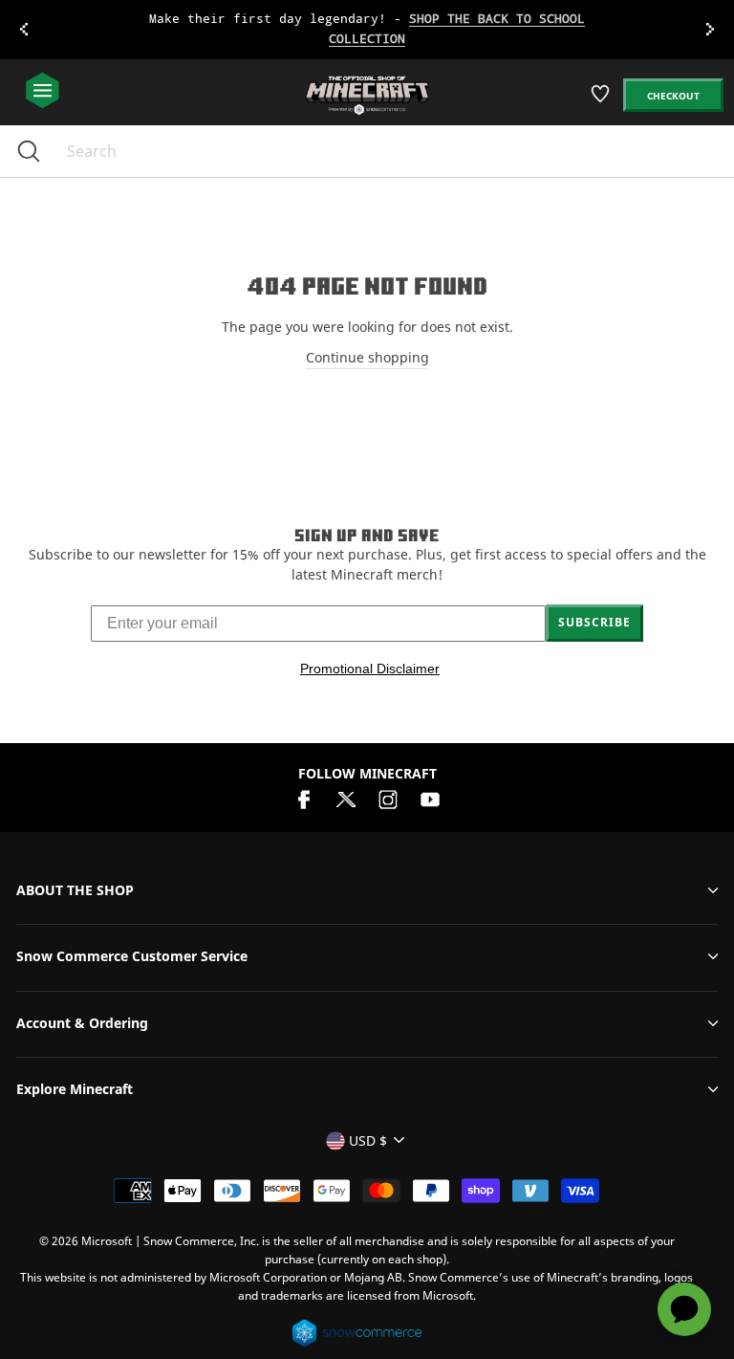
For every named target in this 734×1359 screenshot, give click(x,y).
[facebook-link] (303, 797)
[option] (367, 29)
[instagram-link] (388, 797)
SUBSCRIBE (594, 622)
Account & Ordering (82, 1023)
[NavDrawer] (42, 91)
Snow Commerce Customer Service (132, 956)
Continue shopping (367, 357)
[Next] (710, 30)
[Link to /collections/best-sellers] (366, 29)
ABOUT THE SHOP (75, 890)
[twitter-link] (346, 797)
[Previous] (24, 30)
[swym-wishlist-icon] (602, 101)
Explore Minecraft (74, 1089)
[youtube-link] (430, 797)
